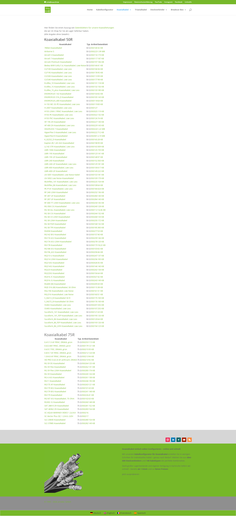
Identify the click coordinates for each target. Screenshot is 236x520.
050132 (94, 86)
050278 (94, 241)
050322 (94, 114)
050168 (94, 224)
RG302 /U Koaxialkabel (54, 402)
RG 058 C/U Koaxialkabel (55, 206)
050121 (94, 312)
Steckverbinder (157, 10)
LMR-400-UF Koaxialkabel (55, 171)
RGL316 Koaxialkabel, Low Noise (58, 294)
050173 (94, 245)
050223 (94, 51)
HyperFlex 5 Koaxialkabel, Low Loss (60, 132)
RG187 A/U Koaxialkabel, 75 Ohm (59, 398)
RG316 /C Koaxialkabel (54, 276)
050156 (94, 273)
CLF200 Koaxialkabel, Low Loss (58, 76)
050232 (94, 192)
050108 (94, 185)
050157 (94, 234)
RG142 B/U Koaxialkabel (55, 234)
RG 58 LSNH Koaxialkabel (55, 220)
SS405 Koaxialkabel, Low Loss (57, 308)
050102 (85, 398)
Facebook (178, 2)
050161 (94, 291)
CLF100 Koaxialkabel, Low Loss (58, 69)
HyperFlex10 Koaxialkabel (56, 136)
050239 (94, 238)
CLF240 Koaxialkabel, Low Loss (58, 79)
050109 (94, 178)
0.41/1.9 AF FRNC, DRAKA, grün (58, 342)
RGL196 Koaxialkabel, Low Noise (58, 291)
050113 (94, 76)
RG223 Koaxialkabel (53, 269)
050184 (94, 188)
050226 (85, 395)
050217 (85, 416)
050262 (85, 367)
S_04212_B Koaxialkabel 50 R (57, 298)
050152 (94, 160)
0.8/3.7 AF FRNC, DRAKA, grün (57, 353)
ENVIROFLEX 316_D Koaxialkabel (58, 97)
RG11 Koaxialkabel (52, 381)
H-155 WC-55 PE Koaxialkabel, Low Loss (62, 104)
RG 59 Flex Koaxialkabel (55, 367)
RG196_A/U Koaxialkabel (55, 252)
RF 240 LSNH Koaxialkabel (56, 192)
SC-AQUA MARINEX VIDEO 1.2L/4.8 (60, 412)
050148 (94, 157)
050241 (85, 391)
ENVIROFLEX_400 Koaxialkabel (58, 100)
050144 (94, 65)
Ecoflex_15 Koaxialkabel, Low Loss (59, 86)
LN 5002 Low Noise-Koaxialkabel (59, 178)
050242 (94, 269)
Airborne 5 (49, 51)
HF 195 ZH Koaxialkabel (55, 122)
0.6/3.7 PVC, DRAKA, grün (55, 349)
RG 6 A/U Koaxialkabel (54, 377)
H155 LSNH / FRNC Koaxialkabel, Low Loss (63, 111)
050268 (94, 217)
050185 (94, 227)
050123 (94, 153)
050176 (94, 301)
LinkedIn (188, 2)
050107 (94, 308)
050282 (85, 423)
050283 (85, 409)
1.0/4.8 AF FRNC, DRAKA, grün (57, 356)
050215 (85, 349)
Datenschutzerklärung (143, 2)
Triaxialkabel (141, 10)
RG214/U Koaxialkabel (54, 262)
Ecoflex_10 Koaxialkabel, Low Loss (59, 83)
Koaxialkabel (123, 10)
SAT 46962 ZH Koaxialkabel (56, 409)
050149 (94, 171)
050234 (94, 203)
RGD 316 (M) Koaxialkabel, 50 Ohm (60, 287)
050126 (94, 118)
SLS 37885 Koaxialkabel (55, 423)
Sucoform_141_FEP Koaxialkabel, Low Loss (63, 315)
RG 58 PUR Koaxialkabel (55, 224)
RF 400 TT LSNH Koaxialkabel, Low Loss (62, 203)
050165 (94, 139)
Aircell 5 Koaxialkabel (54, 55)
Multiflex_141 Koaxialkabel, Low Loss (60, 181)
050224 (94, 129)
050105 (94, 97)
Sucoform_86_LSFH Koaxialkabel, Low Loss (63, 326)
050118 (94, 100)
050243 (94, 280)
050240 (94, 206)
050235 (94, 220)
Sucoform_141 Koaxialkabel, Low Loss (61, 312)
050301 (94, 136)
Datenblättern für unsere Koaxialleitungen (94, 27)
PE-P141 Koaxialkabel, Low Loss (58, 188)
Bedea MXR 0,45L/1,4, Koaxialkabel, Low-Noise (65, 65)
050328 (94, 262)
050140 (94, 48)
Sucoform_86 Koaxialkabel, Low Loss (60, 319)
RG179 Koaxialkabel (53, 395)
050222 (94, 132)
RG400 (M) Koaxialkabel (55, 284)
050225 (94, 181)
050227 (94, 122)
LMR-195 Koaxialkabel (54, 153)
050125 (94, 150)
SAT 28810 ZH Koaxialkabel (56, 405)
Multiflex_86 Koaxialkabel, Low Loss (60, 185)
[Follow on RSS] (189, 440)
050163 (94, 146)
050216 (85, 412)
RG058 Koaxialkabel (53, 231)
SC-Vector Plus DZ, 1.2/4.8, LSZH (58, 416)
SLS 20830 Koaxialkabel (55, 419)
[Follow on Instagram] (168, 440)
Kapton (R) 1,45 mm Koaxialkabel (59, 143)
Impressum (127, 2)
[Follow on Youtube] (184, 440)
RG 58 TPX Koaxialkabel (55, 227)
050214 (85, 359)
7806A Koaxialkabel (53, 48)
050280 (85, 419)
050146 (94, 266)
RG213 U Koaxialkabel (54, 255)
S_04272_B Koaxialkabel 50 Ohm (59, 301)
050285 (85, 370)
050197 (94, 62)
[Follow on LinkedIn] (173, 440)
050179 (85, 345)
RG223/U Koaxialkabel (54, 273)
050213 (85, 356)
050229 (94, 125)
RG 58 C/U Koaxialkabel (55, 213)
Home (90, 10)
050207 (94, 305)
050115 (94, 287)
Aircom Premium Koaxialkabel (58, 62)
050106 (94, 69)
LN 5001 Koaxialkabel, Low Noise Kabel (62, 174)
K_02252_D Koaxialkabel (55, 139)
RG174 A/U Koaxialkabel (55, 238)
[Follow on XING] (178, 440)
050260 (85, 402)
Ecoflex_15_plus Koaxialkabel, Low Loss (61, 90)
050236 (94, 259)
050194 (94, 326)
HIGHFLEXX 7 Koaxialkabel (56, 129)
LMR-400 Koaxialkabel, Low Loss (58, 167)
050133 (94, 90)
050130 (94, 167)
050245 (85, 374)
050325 (94, 111)
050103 (94, 248)
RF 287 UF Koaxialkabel (54, 196)
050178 (94, 72)
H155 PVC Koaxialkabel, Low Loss (59, 118)
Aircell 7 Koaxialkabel (54, 58)
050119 (94, 104)
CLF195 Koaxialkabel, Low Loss (58, 72)
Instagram (168, 2)
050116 (94, 55)
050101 (85, 388)
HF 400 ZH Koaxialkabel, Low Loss (59, 125)
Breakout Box (177, 10)
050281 (85, 405)
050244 (94, 213)
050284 (94, 196)
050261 (85, 377)
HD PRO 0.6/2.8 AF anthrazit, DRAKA (60, 359)
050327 (94, 276)
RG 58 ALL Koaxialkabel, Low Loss (59, 210)
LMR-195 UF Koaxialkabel (55, 157)
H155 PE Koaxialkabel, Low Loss (58, 114)
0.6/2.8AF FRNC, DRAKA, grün (57, 345)
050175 (94, 298)
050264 (85, 363)
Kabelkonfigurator (104, 10)
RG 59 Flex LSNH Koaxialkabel (57, 370)
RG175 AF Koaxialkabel (54, 384)
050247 (94, 255)
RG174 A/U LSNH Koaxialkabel (58, 241)
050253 (85, 342)
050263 (85, 384)
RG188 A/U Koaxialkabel (55, 248)
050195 (94, 315)
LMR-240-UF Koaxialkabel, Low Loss (60, 164)
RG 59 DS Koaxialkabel (54, 363)
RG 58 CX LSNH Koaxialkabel (57, 217)
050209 (94, 284)
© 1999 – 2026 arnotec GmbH (57, 501)
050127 (94, 107)
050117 (94, 58)
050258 (94, 252)
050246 (85, 381)
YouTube (158, 2)
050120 (94, 319)
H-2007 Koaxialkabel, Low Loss (58, 107)
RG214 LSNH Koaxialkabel (56, 259)
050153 (94, 174)
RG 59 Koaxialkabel (53, 374)
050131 (94, 83)
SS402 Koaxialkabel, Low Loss (57, 305)
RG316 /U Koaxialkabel (54, 280)
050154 (94, 93)
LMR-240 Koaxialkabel (54, 160)
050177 (94, 79)
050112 (94, 210)
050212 (85, 353)
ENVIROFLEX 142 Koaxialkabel (57, 93)
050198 (94, 143)
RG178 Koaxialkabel (53, 245)
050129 (94, 164)
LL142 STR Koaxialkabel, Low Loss (59, 146)
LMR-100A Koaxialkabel (55, 150)
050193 (94, 322)
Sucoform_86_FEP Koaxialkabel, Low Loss (62, 322)
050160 (94, 294)
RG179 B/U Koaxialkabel (55, 388)
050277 (94, 231)
